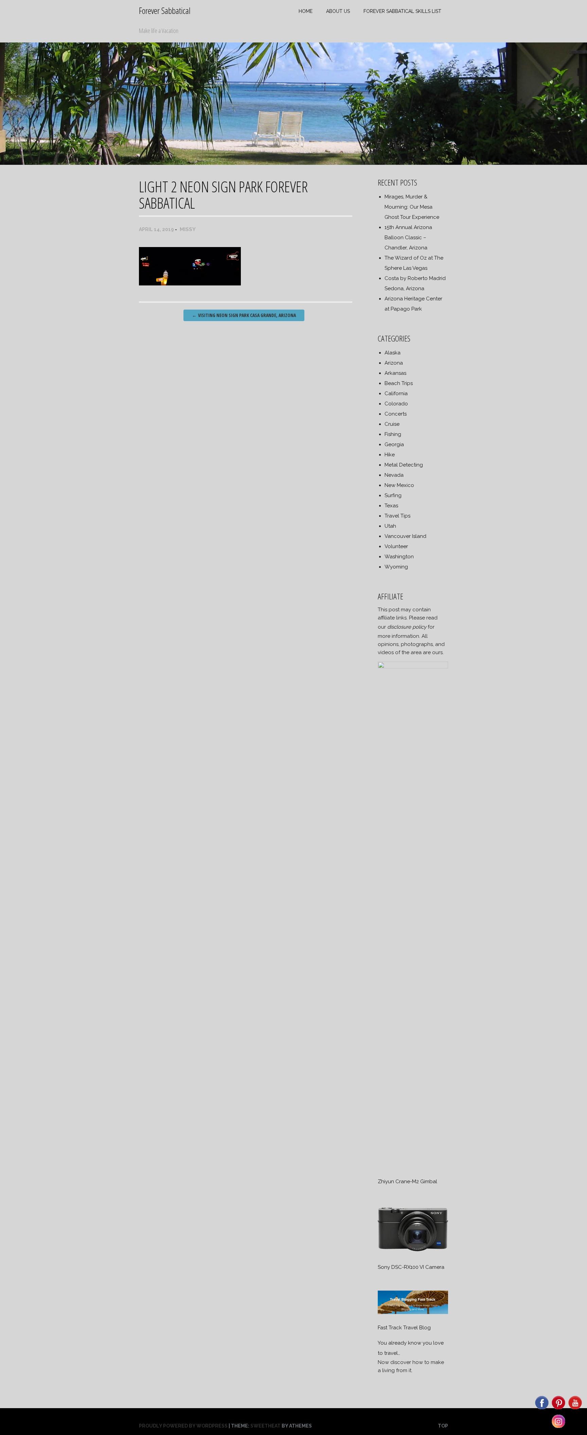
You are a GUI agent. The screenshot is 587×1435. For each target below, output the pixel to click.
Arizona (394, 363)
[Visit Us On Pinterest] (558, 1409)
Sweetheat (265, 1426)
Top (443, 1426)
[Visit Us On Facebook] (541, 1409)
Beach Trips (399, 383)
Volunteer (396, 546)
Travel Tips (397, 516)
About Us (338, 11)
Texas (391, 506)
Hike (390, 455)
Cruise (392, 424)
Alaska (393, 353)
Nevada (394, 475)
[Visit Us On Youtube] (575, 1409)
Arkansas (395, 373)
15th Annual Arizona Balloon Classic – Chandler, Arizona (408, 237)
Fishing (393, 434)
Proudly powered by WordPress (183, 1426)
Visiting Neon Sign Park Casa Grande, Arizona (244, 315)
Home (306, 11)
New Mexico (399, 485)
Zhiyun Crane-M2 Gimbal (407, 1181)
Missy (188, 229)
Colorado (396, 404)
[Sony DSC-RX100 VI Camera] (413, 1252)
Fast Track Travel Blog (404, 1328)
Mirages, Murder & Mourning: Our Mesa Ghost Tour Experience (412, 207)
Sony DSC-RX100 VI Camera (411, 1267)
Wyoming (396, 567)
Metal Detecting (404, 465)
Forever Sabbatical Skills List (402, 11)
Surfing (393, 495)
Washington (399, 557)
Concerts (396, 414)
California (396, 393)
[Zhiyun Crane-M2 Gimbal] (413, 667)
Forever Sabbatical (165, 10)
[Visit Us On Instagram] (558, 1427)
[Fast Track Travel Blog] (413, 1312)
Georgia (394, 444)
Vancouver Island (405, 536)
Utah (390, 526)
